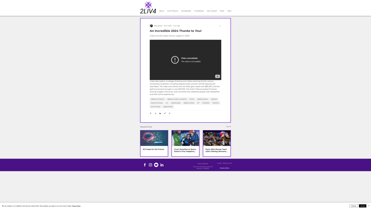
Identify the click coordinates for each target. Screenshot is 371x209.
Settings (353, 206)
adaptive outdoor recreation (176, 99)
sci (167, 103)
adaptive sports (202, 99)
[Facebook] (145, 165)
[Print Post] (170, 113)
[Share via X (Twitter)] (155, 113)
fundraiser (206, 103)
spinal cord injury (157, 103)
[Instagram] (150, 165)
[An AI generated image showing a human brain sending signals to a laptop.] (154, 138)
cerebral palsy (175, 103)
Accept (363, 206)
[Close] (369, 205)
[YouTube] (156, 165)
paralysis (214, 99)
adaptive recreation (157, 99)
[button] (198, 11)
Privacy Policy (224, 168)
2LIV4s (192, 99)
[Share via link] (165, 113)
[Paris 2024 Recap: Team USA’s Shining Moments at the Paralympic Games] (217, 138)
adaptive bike (167, 106)
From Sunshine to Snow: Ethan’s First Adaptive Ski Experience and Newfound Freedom (185, 150)
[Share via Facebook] (151, 113)
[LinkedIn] (162, 165)
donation (216, 103)
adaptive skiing (189, 103)
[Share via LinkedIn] (160, 113)
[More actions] (220, 26)
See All (228, 126)
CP (198, 103)
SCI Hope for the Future (153, 149)
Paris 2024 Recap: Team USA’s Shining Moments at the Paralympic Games (216, 150)
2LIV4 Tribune (155, 106)
